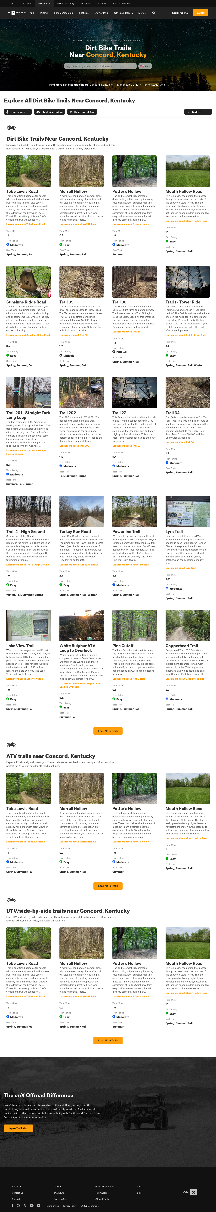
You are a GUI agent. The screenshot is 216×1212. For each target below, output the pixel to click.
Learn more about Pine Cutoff (134, 664)
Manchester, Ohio (127, 84)
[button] (18, 112)
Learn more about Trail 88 (134, 317)
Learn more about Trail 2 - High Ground (28, 548)
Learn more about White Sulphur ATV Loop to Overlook (81, 664)
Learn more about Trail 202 (81, 431)
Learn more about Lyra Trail (187, 548)
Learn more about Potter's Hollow (134, 206)
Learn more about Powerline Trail (134, 548)
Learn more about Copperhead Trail (187, 664)
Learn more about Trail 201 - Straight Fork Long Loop (28, 431)
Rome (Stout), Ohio (154, 84)
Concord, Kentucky (101, 84)
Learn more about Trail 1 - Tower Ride (187, 317)
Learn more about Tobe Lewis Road (28, 206)
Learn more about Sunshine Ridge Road (28, 317)
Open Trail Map (18, 1128)
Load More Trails (108, 731)
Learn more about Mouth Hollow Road (187, 206)
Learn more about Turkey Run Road (81, 548)
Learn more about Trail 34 (187, 431)
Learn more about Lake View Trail (28, 664)
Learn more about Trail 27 (134, 431)
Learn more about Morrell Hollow (81, 206)
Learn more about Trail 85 (81, 317)
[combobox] (102, 66)
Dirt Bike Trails (81, 40)
